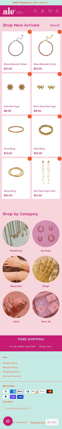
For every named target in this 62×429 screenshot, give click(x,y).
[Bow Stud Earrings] (46, 94)
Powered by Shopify (41, 422)
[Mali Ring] (46, 136)
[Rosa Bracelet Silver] (16, 51)
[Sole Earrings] (16, 94)
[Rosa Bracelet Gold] (46, 51)
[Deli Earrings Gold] (46, 178)
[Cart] (50, 11)
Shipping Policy (11, 371)
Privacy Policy (10, 363)
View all (54, 25)
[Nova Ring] (16, 178)
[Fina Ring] (16, 136)
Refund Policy (10, 367)
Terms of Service (12, 376)
